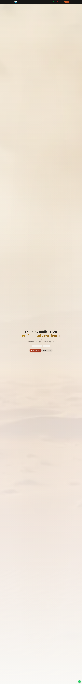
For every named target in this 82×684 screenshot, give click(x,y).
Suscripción (37, 1)
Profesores (32, 1)
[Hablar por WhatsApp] (79, 681)
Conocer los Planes (47, 350)
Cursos (27, 1)
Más (41, 1)
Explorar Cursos (34, 350)
